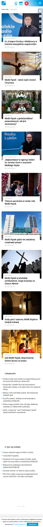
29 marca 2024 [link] (10, 245)
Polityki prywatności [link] (19, 524)
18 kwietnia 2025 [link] (10, 127)
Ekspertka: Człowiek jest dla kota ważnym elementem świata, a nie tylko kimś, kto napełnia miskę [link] (21, 387)
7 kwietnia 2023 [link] (10, 286)
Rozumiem (32, 524)
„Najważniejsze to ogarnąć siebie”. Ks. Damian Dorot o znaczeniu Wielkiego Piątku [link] (20, 163)
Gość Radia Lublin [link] (10, 38)
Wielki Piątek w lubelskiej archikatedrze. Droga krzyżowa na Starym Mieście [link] (20, 281)
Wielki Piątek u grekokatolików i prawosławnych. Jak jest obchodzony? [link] (19, 121)
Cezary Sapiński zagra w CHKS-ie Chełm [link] (18, 452)
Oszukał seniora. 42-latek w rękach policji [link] (19, 471)
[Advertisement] (21, 429)
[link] (4, 3)
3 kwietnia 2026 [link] (10, 47)
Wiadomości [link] (8, 77)
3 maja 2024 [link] (9, 206)
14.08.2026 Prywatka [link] (11, 456)
